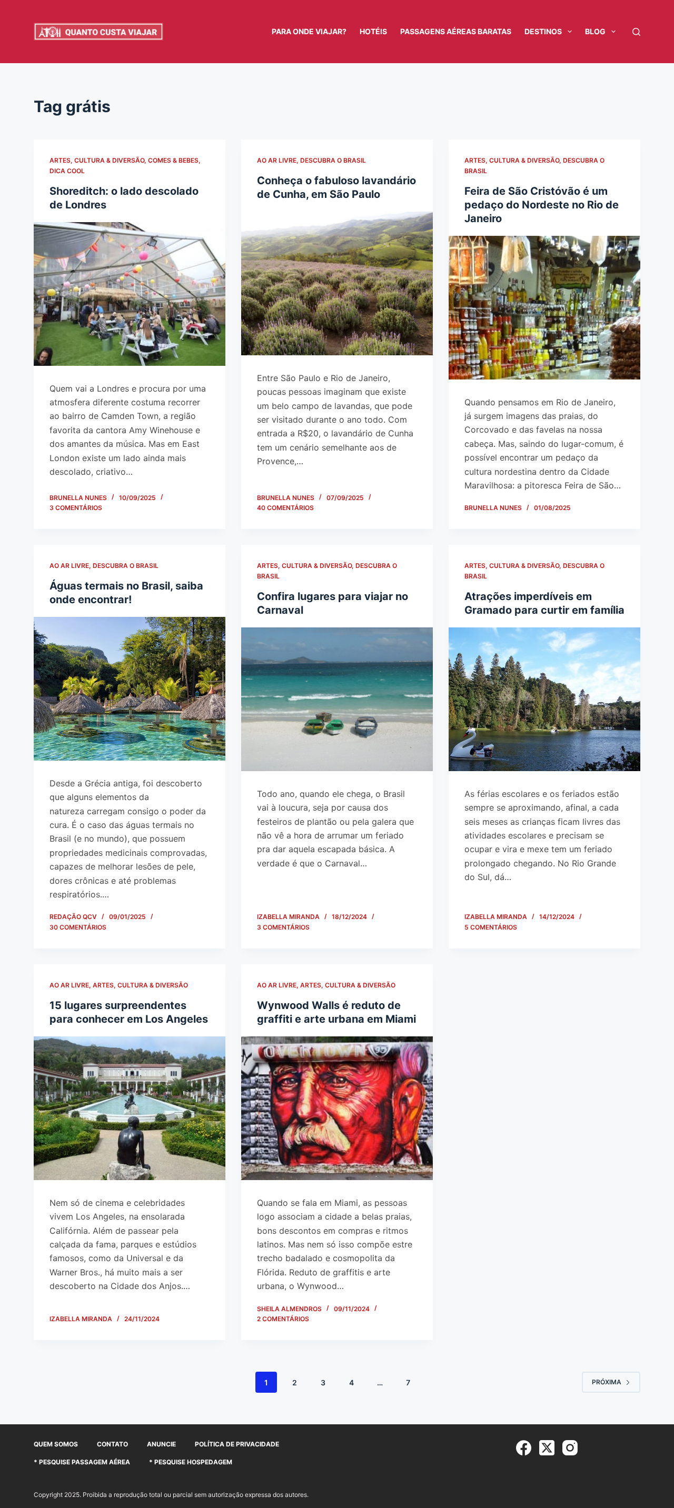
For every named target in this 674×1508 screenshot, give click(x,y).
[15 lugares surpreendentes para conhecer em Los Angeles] (129, 1108)
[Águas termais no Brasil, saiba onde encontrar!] (129, 689)
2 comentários (283, 1319)
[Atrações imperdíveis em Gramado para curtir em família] (544, 699)
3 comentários (75, 508)
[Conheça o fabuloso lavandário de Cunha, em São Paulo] (337, 283)
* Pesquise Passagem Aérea (82, 1462)
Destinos (543, 31)
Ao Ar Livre (276, 160)
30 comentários (77, 927)
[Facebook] (523, 1447)
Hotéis (373, 31)
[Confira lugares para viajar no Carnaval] (337, 699)
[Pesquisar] (636, 32)
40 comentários (285, 508)
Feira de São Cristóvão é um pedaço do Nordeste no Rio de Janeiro (541, 205)
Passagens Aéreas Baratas (455, 31)
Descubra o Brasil (333, 160)
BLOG (595, 31)
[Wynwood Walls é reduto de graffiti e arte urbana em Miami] (337, 1108)
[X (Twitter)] (546, 1447)
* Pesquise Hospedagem (190, 1462)
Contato (112, 1444)
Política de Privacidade (237, 1444)
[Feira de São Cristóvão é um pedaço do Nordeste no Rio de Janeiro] (544, 308)
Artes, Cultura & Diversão (96, 160)
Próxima (606, 1382)
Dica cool (67, 171)
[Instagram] (570, 1447)
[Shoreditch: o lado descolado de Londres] (129, 294)
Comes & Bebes (173, 160)
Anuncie (161, 1444)
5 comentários (490, 927)
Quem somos (56, 1444)
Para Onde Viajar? (309, 31)
